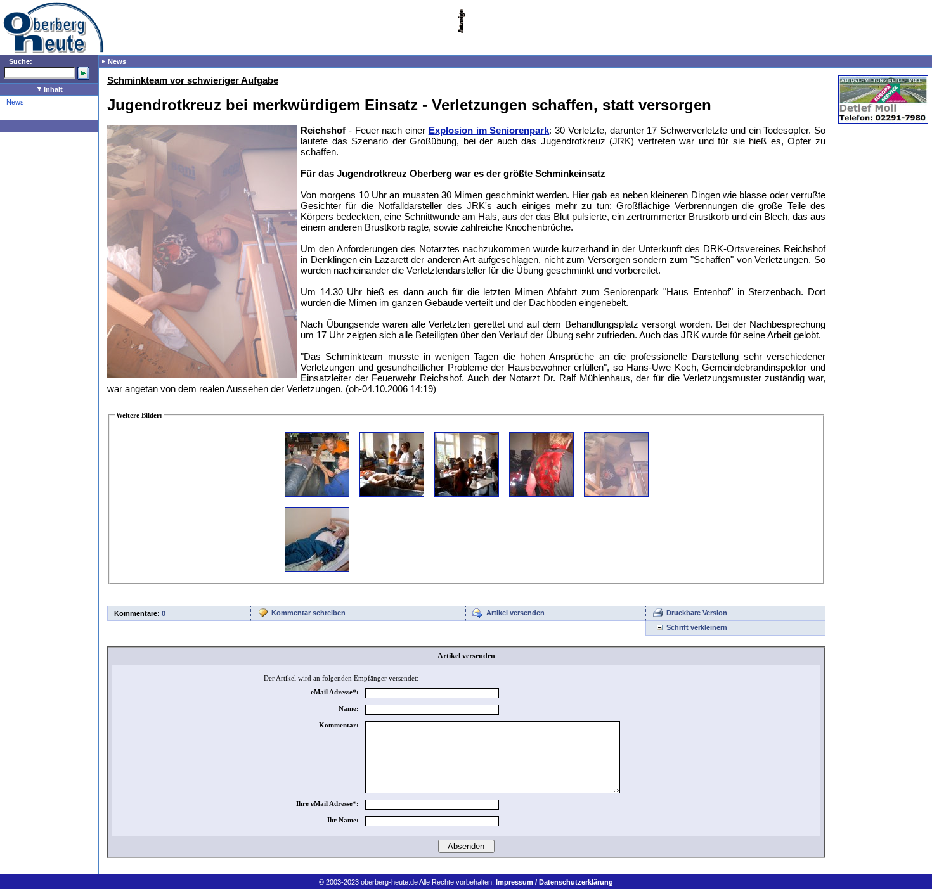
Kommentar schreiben (308, 613)
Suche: (20, 61)
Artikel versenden (515, 613)
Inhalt (52, 89)
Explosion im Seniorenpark (489, 130)
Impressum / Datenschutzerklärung (554, 882)
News (15, 102)
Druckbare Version (696, 613)
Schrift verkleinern (696, 627)
